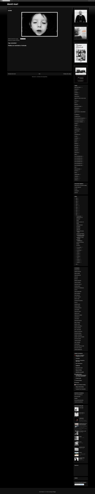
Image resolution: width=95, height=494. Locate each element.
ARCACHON (77, 96)
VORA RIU (78, 229)
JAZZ (75, 132)
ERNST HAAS (77, 298)
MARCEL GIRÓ (77, 324)
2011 (77, 214)
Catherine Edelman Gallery (81, 384)
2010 (77, 264)
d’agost (78, 251)
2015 (77, 208)
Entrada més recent (12, 73)
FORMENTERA (77, 116)
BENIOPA (76, 104)
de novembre (79, 247)
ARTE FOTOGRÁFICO (79, 394)
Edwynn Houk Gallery (80, 386)
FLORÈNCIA (77, 114)
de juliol (78, 253)
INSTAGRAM (77, 130)
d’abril (78, 257)
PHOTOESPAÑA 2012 (78, 156)
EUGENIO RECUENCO (79, 300)
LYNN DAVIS (77, 318)
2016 (77, 207)
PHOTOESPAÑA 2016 (78, 161)
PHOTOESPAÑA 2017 (78, 163)
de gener (78, 262)
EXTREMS (78, 226)
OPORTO (76, 150)
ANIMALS (76, 94)
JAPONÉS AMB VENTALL (81, 458)
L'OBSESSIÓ (81, 418)
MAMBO (76, 398)
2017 (77, 205)
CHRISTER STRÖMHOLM (79, 287)
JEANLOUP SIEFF (78, 311)
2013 (77, 211)
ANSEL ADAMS (77, 273)
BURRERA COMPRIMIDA (79, 240)
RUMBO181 (78, 365)
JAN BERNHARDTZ (78, 307)
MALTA (76, 141)
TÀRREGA (76, 176)
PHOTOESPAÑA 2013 (78, 158)
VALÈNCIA (76, 178)
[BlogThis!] (21, 38)
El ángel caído (78, 378)
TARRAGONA (77, 174)
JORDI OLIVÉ (77, 313)
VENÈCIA (76, 179)
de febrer (78, 260)
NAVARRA (76, 147)
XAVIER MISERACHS (78, 349)
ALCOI (80, 441)
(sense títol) (81, 407)
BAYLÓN (76, 278)
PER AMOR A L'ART (82, 431)
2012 (77, 213)
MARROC (76, 143)
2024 (77, 198)
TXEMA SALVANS (78, 340)
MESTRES (76, 145)
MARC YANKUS (77, 322)
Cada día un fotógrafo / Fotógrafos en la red (80, 356)
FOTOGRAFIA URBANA (79, 121)
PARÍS (76, 154)
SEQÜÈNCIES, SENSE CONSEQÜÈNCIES (80, 235)
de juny (78, 254)
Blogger (54, 491)
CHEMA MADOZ (77, 286)
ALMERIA (76, 92)
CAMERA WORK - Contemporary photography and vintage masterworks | (81, 375)
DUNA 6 (80, 452)
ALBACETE (77, 89)
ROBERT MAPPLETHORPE (79, 336)
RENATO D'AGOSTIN (78, 331)
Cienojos (77, 382)
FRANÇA (76, 123)
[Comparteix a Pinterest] (25, 38)
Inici (39, 73)
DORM (77, 223)
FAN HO (76, 302)
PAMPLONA (77, 152)
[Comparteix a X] (22, 38)
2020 (77, 201)
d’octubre (78, 248)
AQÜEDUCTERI (82, 447)
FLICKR (76, 189)
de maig (78, 256)
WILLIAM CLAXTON (78, 347)
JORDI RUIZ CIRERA (78, 315)
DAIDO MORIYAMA (78, 291)
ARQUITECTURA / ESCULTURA (80, 98)
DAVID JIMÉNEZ (77, 293)
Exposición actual (79, 367)
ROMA (76, 172)
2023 (77, 199)
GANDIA (76, 125)
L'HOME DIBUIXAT (78, 187)
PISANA (77, 243)
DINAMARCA (77, 108)
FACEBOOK (77, 190)
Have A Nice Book (79, 363)
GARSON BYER (77, 304)
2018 (77, 204)
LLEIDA (76, 136)
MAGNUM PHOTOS (78, 320)
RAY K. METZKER (78, 329)
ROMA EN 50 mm (79, 217)
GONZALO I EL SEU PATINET (80, 238)
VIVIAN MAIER (77, 344)
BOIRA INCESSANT (78, 106)
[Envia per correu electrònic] (20, 38)
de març (78, 259)
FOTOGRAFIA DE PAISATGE (80, 118)
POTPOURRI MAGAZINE (79, 400)
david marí (12, 4)
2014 (77, 210)
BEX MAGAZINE (77, 396)
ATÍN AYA (76, 277)
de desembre (79, 216)
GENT (76, 127)
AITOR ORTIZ (77, 269)
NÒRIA (80, 436)
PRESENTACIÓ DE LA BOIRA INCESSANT (83, 424)
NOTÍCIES (76, 149)
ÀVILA (76, 102)
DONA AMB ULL (82, 412)
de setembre (79, 250)
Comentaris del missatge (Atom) (42, 76)
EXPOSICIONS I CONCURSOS (80, 111)
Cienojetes (78, 358)
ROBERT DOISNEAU (78, 335)
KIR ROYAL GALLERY (80, 372)
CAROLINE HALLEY (78, 284)
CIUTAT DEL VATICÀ (80, 242)
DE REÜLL (78, 245)
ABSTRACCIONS (78, 87)
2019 (77, 202)
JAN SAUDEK (77, 309)
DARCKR (76, 192)
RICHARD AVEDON (78, 333)
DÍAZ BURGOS (77, 295)
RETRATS (18, 40)
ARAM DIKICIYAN (78, 275)
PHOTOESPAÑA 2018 (78, 165)
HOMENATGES (77, 129)
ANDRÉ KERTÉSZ (78, 271)
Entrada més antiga (67, 73)
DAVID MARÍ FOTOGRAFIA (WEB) (81, 185)
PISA (75, 167)
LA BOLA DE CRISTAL (80, 233)
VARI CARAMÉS (77, 342)
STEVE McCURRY (78, 338)
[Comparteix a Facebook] (24, 38)
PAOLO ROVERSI (78, 327)
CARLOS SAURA (77, 282)
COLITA (76, 289)
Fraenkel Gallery (79, 380)
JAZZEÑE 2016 (77, 134)
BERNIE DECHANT (78, 280)
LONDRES (76, 138)
